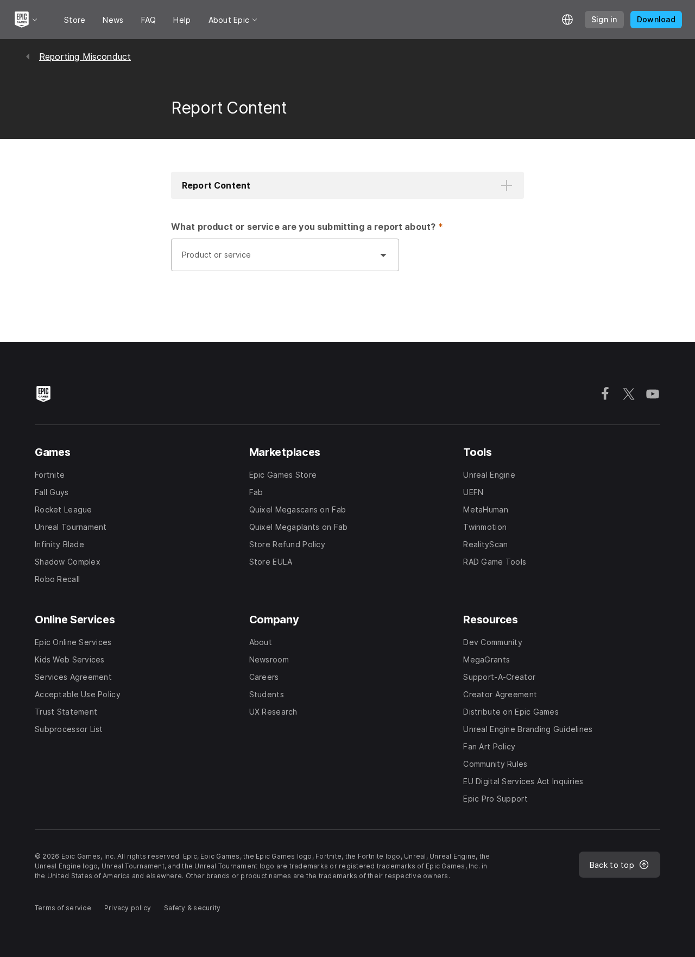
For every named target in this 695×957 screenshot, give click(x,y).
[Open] (383, 255)
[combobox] (274, 260)
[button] (347, 185)
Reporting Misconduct (85, 56)
